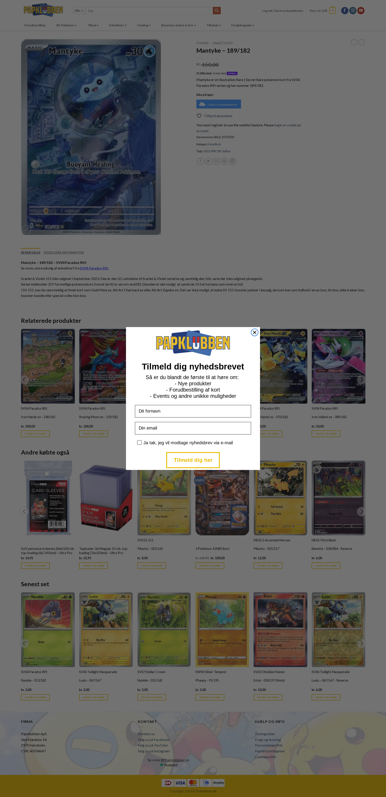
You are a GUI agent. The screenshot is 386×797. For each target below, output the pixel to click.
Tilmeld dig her (193, 460)
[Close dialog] (254, 332)
